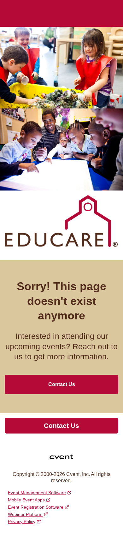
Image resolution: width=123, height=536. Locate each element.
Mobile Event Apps (26, 499)
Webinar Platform (25, 514)
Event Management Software (37, 492)
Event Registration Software (35, 507)
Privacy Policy (21, 521)
